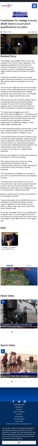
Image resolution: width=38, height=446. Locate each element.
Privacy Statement (19, 419)
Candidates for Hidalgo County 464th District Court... (8, 249)
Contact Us (19, 414)
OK (19, 442)
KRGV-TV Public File (19, 412)
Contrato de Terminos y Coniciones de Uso (19, 424)
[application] (19, 44)
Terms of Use (19, 421)
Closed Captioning (19, 404)
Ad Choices (19, 409)
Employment (19, 407)
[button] (19, 44)
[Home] (13, 6)
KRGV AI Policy (19, 416)
